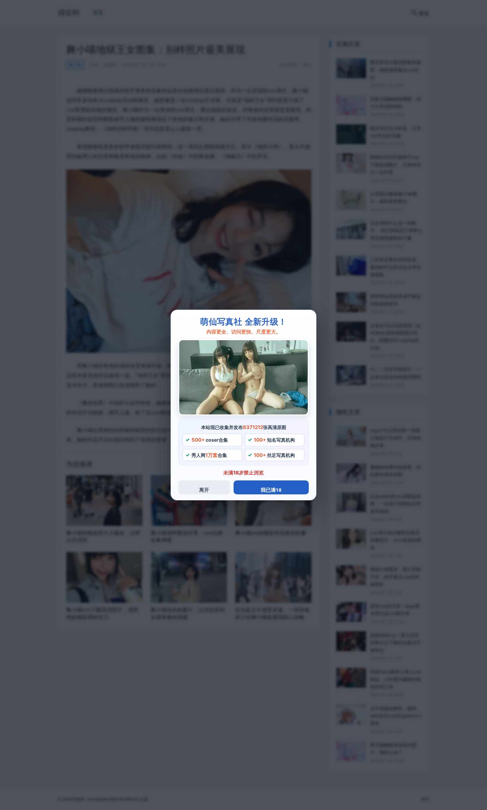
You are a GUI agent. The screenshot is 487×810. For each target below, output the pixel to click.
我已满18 (271, 489)
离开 (204, 489)
